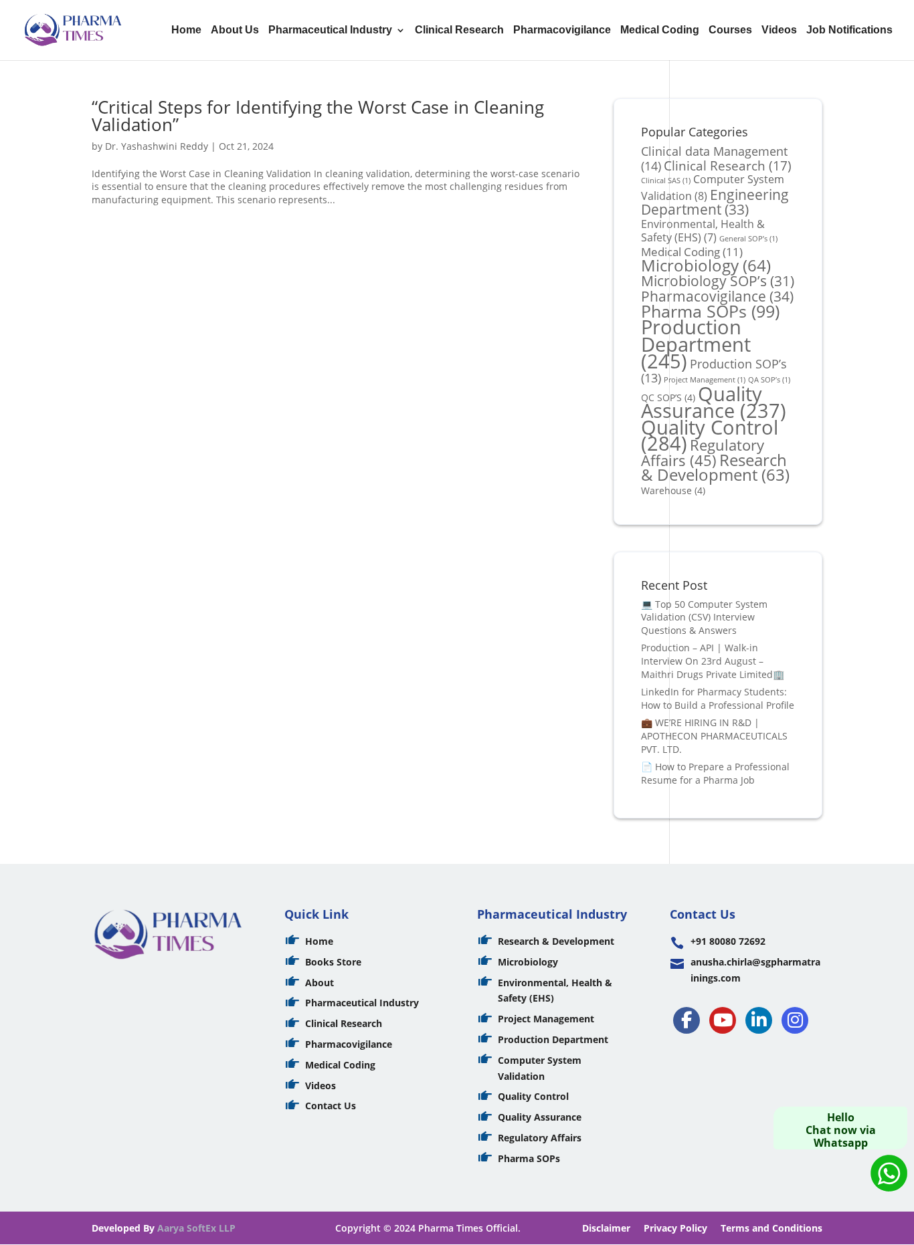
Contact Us (330, 1105)
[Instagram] (795, 1020)
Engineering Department (715, 202)
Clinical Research (459, 30)
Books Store (333, 961)
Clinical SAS (666, 180)
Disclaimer (606, 1228)
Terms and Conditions (771, 1228)
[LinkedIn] (758, 1020)
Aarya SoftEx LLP (196, 1228)
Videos (779, 30)
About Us (235, 30)
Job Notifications (849, 30)
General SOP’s (748, 238)
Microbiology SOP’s (717, 280)
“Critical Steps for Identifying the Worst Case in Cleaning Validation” (318, 115)
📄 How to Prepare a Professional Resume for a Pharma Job (715, 773)
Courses (730, 30)
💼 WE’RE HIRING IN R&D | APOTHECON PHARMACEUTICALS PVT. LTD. (714, 735)
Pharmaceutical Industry (330, 30)
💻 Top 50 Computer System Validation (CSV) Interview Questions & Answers (704, 617)
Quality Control (533, 1096)
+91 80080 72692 (728, 941)
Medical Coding (659, 30)
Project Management (546, 1018)
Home (186, 30)
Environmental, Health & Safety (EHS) (703, 231)
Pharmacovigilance (562, 30)
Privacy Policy (675, 1228)
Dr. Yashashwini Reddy (156, 146)
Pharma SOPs (710, 311)
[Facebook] (686, 1020)
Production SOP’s (714, 371)
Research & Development (715, 467)
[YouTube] (722, 1020)
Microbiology (706, 265)
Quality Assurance (713, 402)
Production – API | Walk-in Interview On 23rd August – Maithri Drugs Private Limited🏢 (712, 660)
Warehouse (673, 490)
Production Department (696, 344)
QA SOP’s (769, 379)
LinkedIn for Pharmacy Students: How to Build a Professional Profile (717, 698)
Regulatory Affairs (702, 453)
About (319, 982)
